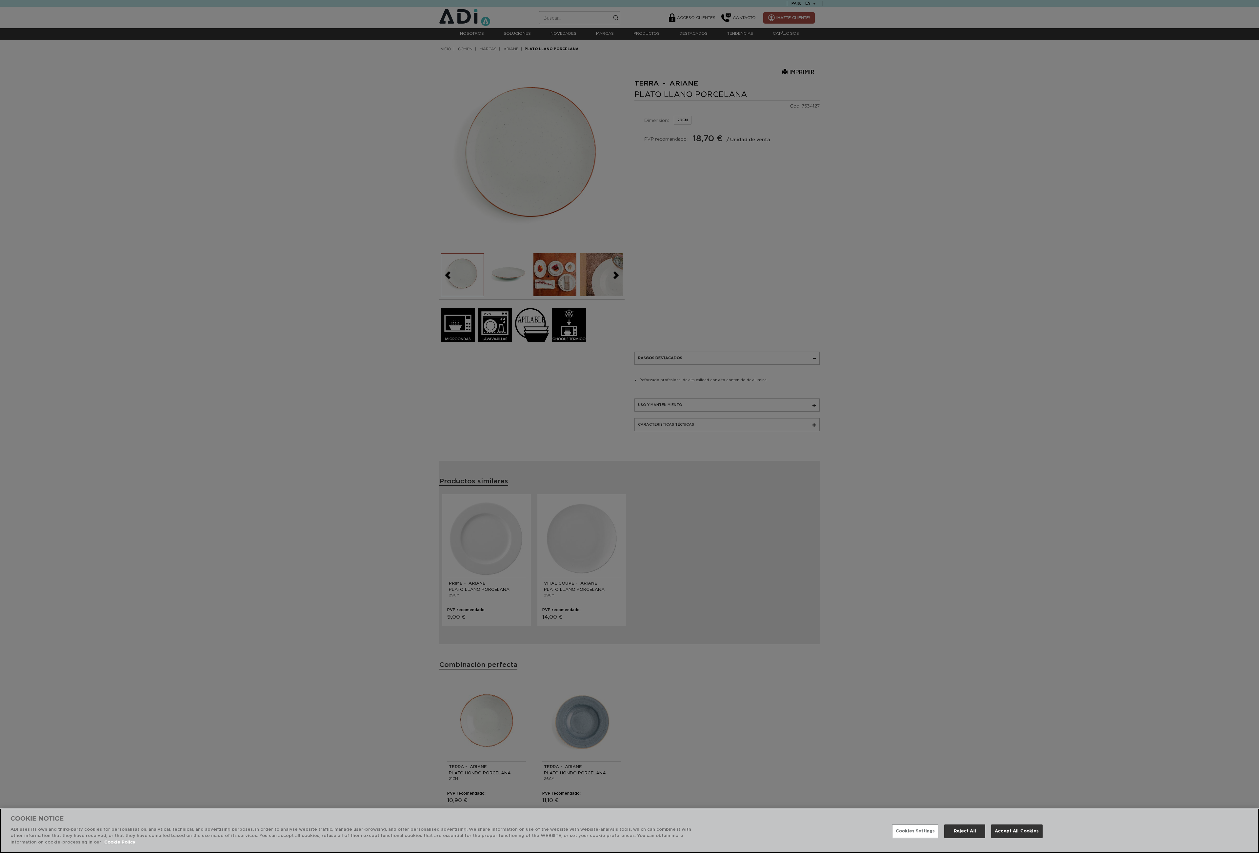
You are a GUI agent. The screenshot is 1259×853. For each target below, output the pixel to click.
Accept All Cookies (1017, 831)
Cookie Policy (119, 842)
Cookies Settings (915, 831)
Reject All (965, 831)
